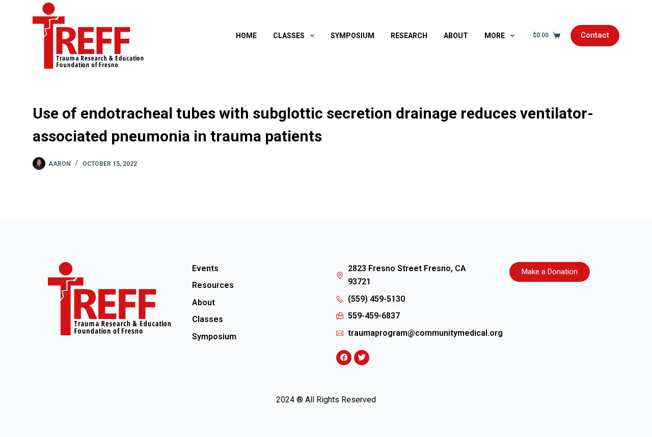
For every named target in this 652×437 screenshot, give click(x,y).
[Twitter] (361, 357)
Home (246, 36)
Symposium (352, 36)
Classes (289, 36)
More (494, 36)
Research (409, 36)
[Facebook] (343, 357)
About (456, 36)
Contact (595, 35)
